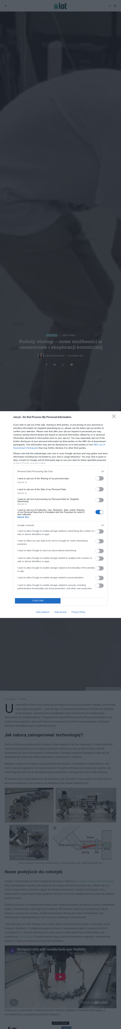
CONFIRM (38, 601)
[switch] (99, 478)
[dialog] (60, 514)
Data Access (60, 612)
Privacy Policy (78, 612)
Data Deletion (42, 612)
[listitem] (60, 471)
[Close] (115, 417)
